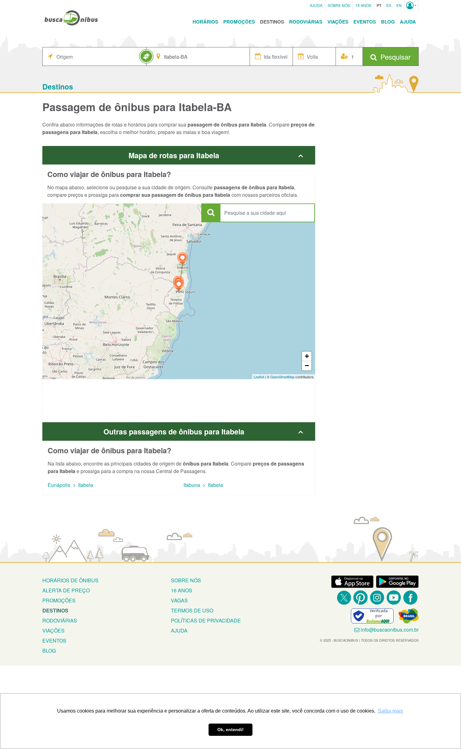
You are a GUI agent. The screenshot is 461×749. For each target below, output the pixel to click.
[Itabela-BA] (178, 285)
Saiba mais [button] (390, 711)
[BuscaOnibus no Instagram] (377, 597)
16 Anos (363, 5)
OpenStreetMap (282, 376)
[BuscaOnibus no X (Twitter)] (344, 597)
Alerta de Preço (66, 590)
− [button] (307, 365)
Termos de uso (192, 610)
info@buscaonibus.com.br (390, 629)
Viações (337, 21)
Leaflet (259, 376)
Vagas (179, 600)
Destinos (272, 21)
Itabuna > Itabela (203, 484)
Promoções (239, 21)
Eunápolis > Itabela (70, 484)
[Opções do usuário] (411, 5)
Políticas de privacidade (206, 620)
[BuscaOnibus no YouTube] (393, 597)
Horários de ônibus (70, 580)
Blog (388, 21)
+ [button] (307, 356)
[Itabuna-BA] (182, 259)
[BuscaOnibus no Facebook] (410, 597)
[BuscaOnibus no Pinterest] (360, 597)
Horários (205, 21)
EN (399, 5)
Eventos (364, 21)
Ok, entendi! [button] (230, 729)
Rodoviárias (305, 21)
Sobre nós (186, 580)
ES (388, 5)
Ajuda (316, 5)
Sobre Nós (339, 5)
